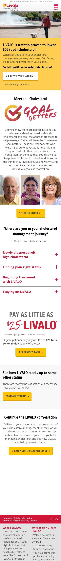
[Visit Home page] (12, 7)
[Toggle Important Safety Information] (56, 519)
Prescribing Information (43, 1)
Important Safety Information (20, 1)
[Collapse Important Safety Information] (50, 519)
